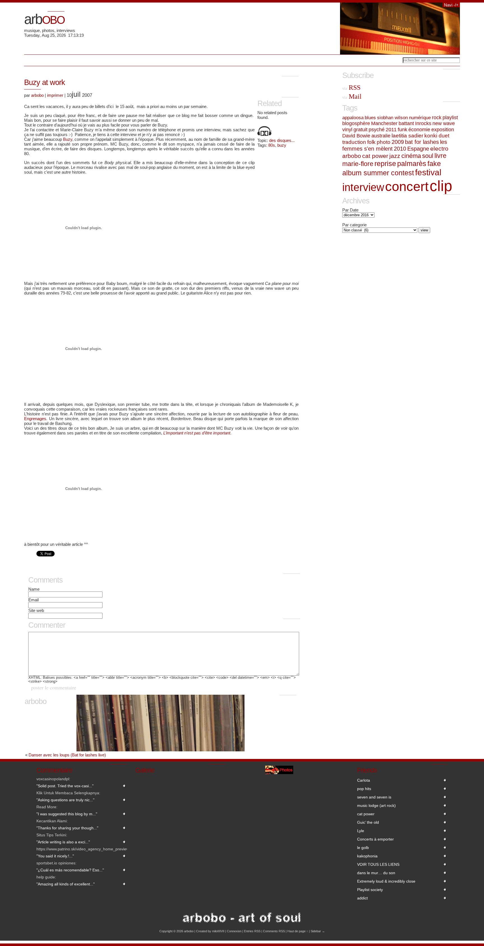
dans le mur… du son (376, 873)
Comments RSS (274, 931)
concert (407, 186)
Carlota (363, 780)
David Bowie (356, 136)
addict (362, 898)
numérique (420, 117)
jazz (394, 156)
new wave (443, 123)
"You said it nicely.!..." (55, 856)
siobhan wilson (392, 117)
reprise (385, 163)
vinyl (347, 129)
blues (370, 117)
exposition (442, 129)
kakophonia (367, 856)
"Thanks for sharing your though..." (67, 828)
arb (44, 19)
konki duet (436, 136)
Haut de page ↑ (297, 931)
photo (383, 142)
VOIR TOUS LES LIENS (378, 864)
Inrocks (423, 123)
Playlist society (370, 889)
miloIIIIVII (218, 931)
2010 (400, 149)
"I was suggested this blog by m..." (66, 814)
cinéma (411, 155)
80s (271, 145)
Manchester (384, 123)
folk (371, 142)
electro (439, 148)
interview (363, 187)
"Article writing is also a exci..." (63, 842)
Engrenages (35, 418)
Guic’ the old (368, 822)
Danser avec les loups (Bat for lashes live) (67, 754)
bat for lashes (422, 142)
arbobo (37, 95)
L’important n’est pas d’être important (196, 433)
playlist (450, 117)
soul (427, 155)
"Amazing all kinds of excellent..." (65, 884)
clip (441, 186)
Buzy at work (44, 82)
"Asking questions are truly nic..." (65, 800)
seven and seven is (374, 797)
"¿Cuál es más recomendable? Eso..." (70, 870)
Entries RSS (252, 931)
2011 (391, 129)
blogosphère (356, 123)
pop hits (364, 788)
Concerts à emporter (375, 839)
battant (406, 123)
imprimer (55, 95)
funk (402, 129)
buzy (281, 145)
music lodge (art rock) (376, 805)
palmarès (411, 163)
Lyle (360, 830)
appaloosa (353, 117)
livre (440, 155)
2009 (398, 142)
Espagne (418, 149)
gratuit (360, 129)
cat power (375, 156)
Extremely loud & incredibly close (386, 881)
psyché (377, 129)
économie (419, 129)
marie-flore (357, 163)
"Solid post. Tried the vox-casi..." (65, 786)
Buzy (67, 139)
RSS (351, 87)
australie (380, 136)
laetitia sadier (407, 136)
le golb (363, 847)
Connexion (234, 931)
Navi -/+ (451, 5)
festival (428, 172)
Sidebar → (318, 931)
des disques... (282, 140)
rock (436, 117)
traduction (354, 142)
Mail (352, 96)
